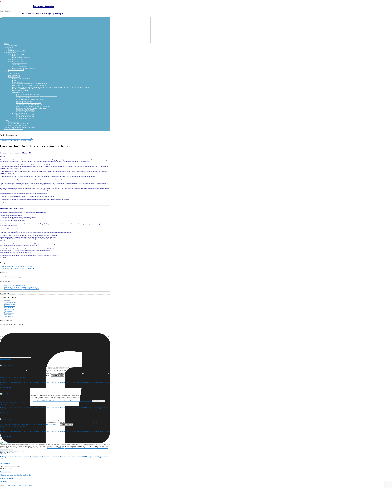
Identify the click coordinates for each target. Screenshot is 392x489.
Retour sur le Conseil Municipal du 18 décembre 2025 (21, 289)
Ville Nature (8, 314)
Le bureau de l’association (17, 125)
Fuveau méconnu (9, 306)
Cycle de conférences (19, 66)
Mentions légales (5, 472)
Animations (16, 64)
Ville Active (8, 311)
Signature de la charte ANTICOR (27, 94)
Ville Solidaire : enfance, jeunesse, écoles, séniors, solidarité (36, 96)
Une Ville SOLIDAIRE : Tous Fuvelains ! (26, 89)
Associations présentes (19, 63)
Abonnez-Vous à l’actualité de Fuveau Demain (19, 127)
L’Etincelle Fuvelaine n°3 (25, 115)
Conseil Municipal (14, 73)
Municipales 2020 (14, 77)
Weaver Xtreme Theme (24, 485)
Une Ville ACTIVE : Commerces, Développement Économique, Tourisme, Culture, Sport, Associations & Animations (50, 87)
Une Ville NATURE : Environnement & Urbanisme (29, 85)
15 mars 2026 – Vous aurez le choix (15, 285)
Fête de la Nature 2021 (16, 70)
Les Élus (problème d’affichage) (18, 123)
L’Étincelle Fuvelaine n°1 (25, 118)
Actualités (7, 300)
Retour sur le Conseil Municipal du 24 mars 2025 (16, 139)
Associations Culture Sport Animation (29, 104)
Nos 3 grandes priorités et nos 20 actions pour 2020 (29, 84)
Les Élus (7, 71)
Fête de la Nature (10, 52)
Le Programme (17, 56)
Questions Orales (14, 75)
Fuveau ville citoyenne (24, 101)
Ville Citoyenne (9, 313)
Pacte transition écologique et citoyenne (30, 99)
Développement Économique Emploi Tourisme (31, 108)
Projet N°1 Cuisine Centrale (25, 110)
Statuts (10, 49)
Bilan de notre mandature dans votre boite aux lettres (21, 287)
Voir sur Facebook (12, 377)
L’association (8, 47)
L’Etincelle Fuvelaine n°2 (25, 117)
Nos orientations (17, 82)
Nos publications (17, 92)
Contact (7, 120)
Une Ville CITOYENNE (20, 90)
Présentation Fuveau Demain (25, 111)
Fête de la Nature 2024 (16, 54)
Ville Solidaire (8, 316)
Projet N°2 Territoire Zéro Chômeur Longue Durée (33, 106)
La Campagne (8, 307)
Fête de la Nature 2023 (16, 59)
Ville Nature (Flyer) (23, 97)
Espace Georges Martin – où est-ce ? (24, 68)
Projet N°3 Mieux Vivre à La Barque (28, 103)
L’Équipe (15, 80)
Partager (3, 379)
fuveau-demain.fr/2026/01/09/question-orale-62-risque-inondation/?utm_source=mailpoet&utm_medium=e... (77, 448)
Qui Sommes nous (13, 45)
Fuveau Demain (43, 6)
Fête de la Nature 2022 (16, 61)
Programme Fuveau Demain (21, 78)
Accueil (6, 44)
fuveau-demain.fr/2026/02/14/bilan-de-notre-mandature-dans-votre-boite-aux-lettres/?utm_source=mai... (62, 401)
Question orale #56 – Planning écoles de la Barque (17, 140)
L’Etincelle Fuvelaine (19, 113)
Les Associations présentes (21, 58)
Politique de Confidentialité (13, 129)
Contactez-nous (13, 122)
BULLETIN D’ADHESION (17, 51)
